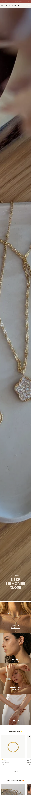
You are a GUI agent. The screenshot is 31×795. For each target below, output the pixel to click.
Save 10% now (15, 411)
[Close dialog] (28, 379)
